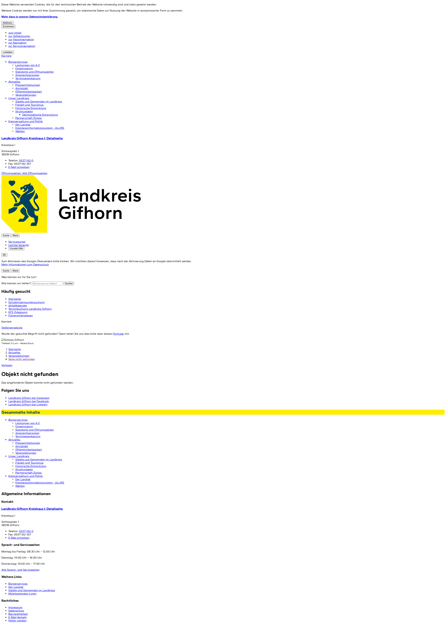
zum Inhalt (14, 32)
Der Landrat (22, 124)
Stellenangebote (11, 327)
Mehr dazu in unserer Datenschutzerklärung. (29, 16)
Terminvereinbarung (27, 78)
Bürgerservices (18, 61)
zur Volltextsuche (19, 36)
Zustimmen (8, 26)
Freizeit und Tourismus (29, 104)
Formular (118, 333)
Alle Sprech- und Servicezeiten (20, 569)
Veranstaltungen (25, 95)
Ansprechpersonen (27, 75)
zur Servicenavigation (21, 46)
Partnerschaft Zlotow (28, 118)
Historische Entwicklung (30, 108)
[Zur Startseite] (71, 232)
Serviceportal (16, 241)
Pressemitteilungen (27, 85)
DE (4, 255)
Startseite (14, 349)
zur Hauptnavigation (21, 39)
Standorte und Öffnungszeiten (34, 71)
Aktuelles (14, 81)
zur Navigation (17, 42)
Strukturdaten (24, 111)
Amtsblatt (21, 88)
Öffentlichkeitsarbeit (28, 91)
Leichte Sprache (18, 245)
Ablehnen (7, 23)
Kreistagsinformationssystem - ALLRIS (39, 128)
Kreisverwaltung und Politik (25, 121)
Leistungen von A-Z (27, 65)
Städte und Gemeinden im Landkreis (38, 101)
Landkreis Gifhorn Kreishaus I (32, 138)
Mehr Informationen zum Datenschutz (25, 264)
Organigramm (24, 68)
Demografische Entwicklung (40, 114)
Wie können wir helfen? (16, 283)
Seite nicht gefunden (21, 359)
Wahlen (20, 131)
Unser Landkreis (18, 98)
